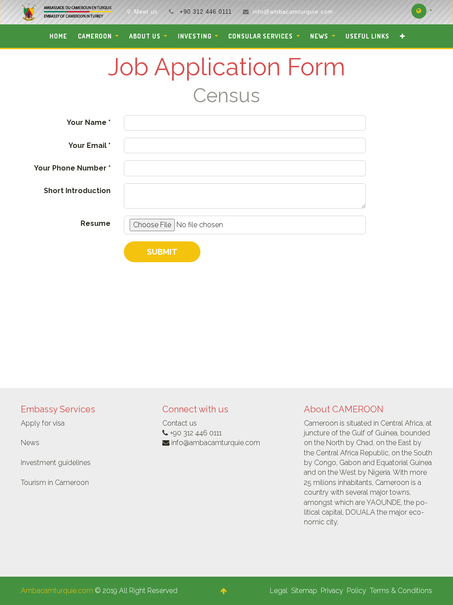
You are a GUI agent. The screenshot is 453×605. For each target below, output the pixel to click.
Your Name (87, 122)
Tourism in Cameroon (55, 482)
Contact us (179, 423)
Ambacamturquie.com (57, 590)
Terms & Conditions (401, 590)
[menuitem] (59, 36)
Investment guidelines (56, 462)
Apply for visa (43, 423)
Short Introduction (77, 190)
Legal (279, 590)
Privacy (332, 590)
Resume (96, 223)
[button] (402, 36)
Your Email (88, 145)
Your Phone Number (70, 168)
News (30, 442)
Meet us (146, 11)
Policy (356, 590)
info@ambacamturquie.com (293, 11)
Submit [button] (162, 251)
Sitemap (304, 590)
